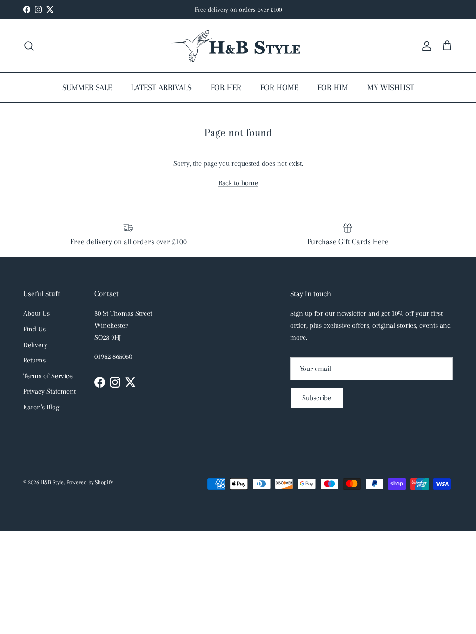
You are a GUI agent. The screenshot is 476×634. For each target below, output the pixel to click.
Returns (34, 360)
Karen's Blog (41, 407)
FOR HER (226, 87)
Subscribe (316, 398)
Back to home (238, 183)
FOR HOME (279, 87)
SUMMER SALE (87, 87)
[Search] (28, 46)
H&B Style (52, 482)
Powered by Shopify (89, 482)
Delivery (35, 345)
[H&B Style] (238, 46)
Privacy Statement (49, 391)
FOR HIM (332, 87)
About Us (36, 313)
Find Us (34, 329)
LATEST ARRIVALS (161, 87)
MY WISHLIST (390, 87)
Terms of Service (48, 376)
